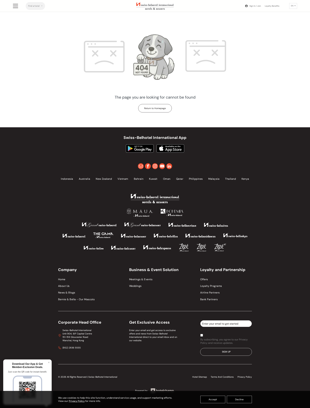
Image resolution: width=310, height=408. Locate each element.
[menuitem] (35, 6)
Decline (239, 399)
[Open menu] (15, 6)
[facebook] (148, 166)
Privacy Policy (77, 401)
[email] (141, 166)
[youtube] (162, 166)
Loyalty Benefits (272, 6)
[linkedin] (169, 166)
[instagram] (155, 166)
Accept (213, 399)
